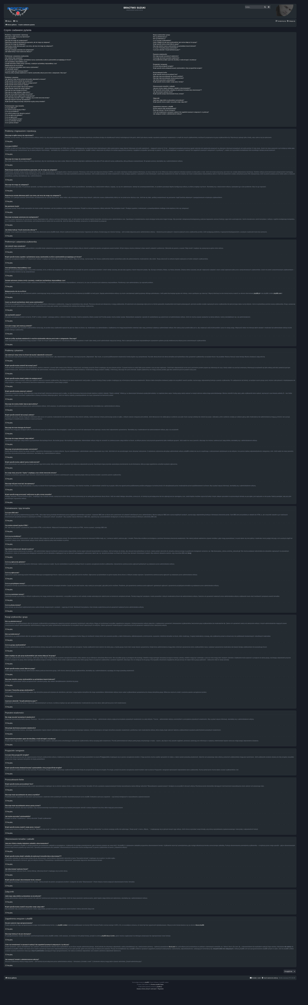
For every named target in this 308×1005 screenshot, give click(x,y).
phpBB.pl (257, 293)
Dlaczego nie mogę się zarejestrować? (16, 40)
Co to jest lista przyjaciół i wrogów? (163, 66)
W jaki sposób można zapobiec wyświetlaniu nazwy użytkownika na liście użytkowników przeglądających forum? (38, 59)
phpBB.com (277, 293)
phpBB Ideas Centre (108, 936)
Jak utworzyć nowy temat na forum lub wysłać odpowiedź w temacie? (25, 79)
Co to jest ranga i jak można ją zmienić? (16, 71)
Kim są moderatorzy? (159, 38)
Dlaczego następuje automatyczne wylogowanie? (19, 49)
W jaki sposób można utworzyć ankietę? (17, 84)
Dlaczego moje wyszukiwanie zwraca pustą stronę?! (168, 78)
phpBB (147, 982)
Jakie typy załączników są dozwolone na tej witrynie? (168, 100)
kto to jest (172, 947)
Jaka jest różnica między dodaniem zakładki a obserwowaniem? (171, 88)
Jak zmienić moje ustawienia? (13, 58)
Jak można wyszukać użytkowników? (164, 80)
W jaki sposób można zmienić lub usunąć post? (19, 81)
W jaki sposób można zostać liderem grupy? (166, 44)
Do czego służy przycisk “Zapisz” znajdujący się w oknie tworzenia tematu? (27, 97)
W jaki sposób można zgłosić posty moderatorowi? (20, 96)
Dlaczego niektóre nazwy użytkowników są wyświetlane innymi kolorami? (174, 46)
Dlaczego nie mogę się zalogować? (15, 44)
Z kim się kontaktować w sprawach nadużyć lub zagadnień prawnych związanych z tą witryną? (181, 112)
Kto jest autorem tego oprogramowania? (164, 108)
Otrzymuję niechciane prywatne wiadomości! (166, 58)
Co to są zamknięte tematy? (13, 120)
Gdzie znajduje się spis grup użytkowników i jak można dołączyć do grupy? (175, 42)
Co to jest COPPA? (10, 38)
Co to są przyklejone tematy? (13, 119)
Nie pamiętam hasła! (11, 48)
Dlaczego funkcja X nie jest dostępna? (164, 110)
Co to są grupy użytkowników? (162, 40)
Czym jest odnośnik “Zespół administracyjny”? (166, 49)
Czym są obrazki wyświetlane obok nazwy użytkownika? (21, 67)
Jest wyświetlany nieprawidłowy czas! (16, 61)
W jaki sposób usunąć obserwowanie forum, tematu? (168, 93)
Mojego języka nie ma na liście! (14, 65)
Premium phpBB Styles (157, 984)
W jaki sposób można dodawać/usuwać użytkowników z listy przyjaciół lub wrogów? (177, 68)
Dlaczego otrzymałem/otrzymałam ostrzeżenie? (19, 94)
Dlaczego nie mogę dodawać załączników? (17, 92)
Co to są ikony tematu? (12, 122)
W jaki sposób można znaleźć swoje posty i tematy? (168, 82)
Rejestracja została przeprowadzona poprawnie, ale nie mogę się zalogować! (27, 42)
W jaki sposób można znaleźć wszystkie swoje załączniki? (170, 102)
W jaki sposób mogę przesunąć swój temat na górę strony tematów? (25, 101)
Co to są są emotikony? (12, 111)
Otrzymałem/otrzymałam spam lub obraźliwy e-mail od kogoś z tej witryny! (174, 59)
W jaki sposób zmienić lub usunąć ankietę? (17, 88)
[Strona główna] (18, 11)
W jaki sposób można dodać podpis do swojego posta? (21, 83)
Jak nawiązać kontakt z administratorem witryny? (167, 114)
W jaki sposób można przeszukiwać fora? (165, 74)
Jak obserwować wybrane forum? (163, 92)
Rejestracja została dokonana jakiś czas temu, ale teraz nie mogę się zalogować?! (29, 46)
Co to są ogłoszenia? (11, 117)
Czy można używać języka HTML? (15, 109)
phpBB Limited (62, 925)
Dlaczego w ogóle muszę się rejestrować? (17, 36)
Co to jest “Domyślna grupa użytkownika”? (165, 48)
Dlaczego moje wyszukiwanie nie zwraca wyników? (168, 76)
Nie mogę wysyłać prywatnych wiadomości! (166, 56)
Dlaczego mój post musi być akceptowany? (17, 99)
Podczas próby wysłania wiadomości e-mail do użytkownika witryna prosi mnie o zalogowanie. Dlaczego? (36, 72)
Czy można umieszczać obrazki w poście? (17, 113)
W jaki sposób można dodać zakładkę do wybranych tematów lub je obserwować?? (177, 90)
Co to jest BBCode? (10, 108)
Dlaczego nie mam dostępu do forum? (16, 90)
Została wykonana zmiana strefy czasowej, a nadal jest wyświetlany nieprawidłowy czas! (31, 63)
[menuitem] (15, 21)
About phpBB (199, 925)
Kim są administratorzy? (160, 36)
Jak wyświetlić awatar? (12, 69)
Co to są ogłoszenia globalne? (13, 115)
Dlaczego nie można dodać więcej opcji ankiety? (19, 86)
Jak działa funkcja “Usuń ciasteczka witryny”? (18, 51)
